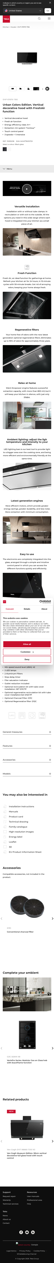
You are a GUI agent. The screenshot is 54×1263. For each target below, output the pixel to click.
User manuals (33, 1196)
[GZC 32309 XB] (27, 1035)
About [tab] (44, 609)
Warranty (7, 1200)
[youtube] (27, 1232)
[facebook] (21, 1232)
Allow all (27, 644)
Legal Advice (11, 1251)
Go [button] (48, 10)
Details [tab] (27, 609)
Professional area (34, 1200)
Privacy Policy (25, 1251)
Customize (25, 652)
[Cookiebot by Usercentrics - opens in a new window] (39, 601)
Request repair (9, 1196)
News (5, 1215)
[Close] (50, 3)
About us (7, 1219)
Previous (1, 918)
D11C (9, 928)
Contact (6, 1223)
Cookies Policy (39, 1251)
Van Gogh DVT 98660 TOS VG (21, 1149)
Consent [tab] (10, 609)
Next (42, 89)
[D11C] (27, 906)
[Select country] (44, 18)
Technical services (10, 1204)
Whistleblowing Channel (26, 1254)
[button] (23, 10)
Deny (27, 659)
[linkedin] (32, 1232)
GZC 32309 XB (13, 1057)
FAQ (29, 1204)
